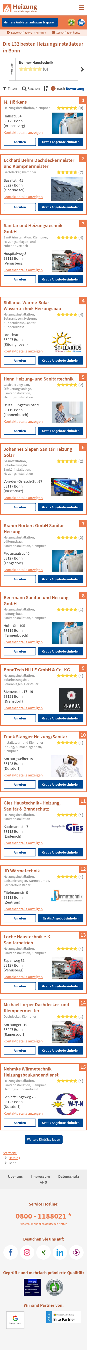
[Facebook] (10, 1252)
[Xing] (43, 1252)
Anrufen (20, 142)
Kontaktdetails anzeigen (23, 132)
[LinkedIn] (60, 1252)
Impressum (41, 1176)
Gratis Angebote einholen (61, 142)
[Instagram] (27, 1252)
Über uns (15, 1176)
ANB (43, 1182)
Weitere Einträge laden (43, 1139)
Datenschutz (68, 1176)
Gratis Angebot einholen (61, 918)
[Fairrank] (76, 1252)
